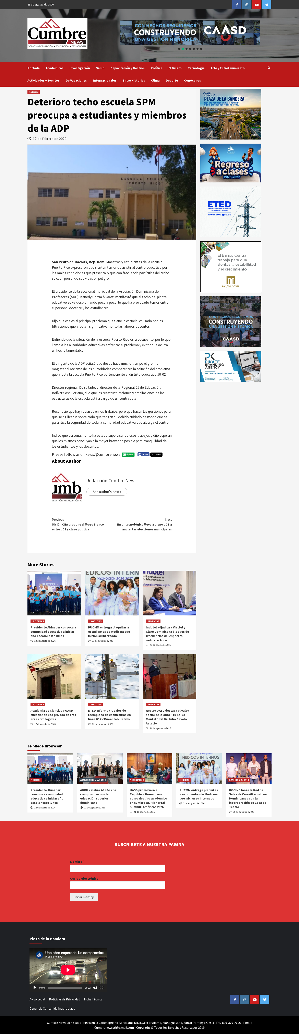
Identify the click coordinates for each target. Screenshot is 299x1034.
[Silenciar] (95, 988)
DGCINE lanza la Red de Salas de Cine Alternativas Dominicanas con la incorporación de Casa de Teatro (248, 798)
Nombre (77, 861)
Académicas (54, 68)
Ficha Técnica (93, 999)
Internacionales (105, 80)
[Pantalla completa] (101, 988)
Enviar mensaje (84, 897)
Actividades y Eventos (43, 80)
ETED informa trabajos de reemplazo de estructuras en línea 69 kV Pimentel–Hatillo (109, 714)
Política (156, 68)
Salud (100, 68)
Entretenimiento (239, 779)
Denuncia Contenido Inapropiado (52, 1008)
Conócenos (192, 80)
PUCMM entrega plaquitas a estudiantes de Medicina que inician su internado (109, 631)
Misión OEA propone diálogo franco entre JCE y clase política (78, 524)
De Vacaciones (76, 80)
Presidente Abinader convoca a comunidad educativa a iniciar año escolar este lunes (53, 631)
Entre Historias (134, 80)
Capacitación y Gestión (127, 68)
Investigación (80, 68)
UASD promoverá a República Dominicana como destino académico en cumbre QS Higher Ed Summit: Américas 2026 (148, 798)
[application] (68, 970)
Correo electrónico (85, 878)
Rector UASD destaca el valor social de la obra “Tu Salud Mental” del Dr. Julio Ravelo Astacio (167, 716)
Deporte (172, 80)
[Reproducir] (35, 988)
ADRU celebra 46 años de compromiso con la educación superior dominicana (98, 796)
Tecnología (196, 68)
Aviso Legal (37, 999)
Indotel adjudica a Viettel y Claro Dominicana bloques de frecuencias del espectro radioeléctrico (167, 633)
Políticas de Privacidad (64, 999)
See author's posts (107, 491)
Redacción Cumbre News (111, 480)
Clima (155, 80)
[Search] (269, 68)
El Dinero (175, 68)
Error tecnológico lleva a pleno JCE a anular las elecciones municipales (144, 524)
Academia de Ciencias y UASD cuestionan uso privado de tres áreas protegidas (53, 714)
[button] (190, 32)
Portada (33, 68)
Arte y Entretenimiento (228, 68)
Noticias (33, 91)
